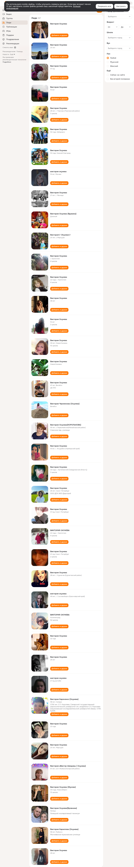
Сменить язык (8, 47)
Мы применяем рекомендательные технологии (14, 59)
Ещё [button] (11, 54)
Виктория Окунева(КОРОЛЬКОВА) (65, 425)
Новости (6, 54)
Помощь (19, 51)
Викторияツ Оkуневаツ (60, 235)
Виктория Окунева (58, 24)
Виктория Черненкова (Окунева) (65, 403)
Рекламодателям (9, 51)
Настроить (121, 6)
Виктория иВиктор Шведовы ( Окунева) (68, 766)
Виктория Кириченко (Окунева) (64, 699)
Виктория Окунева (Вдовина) (63, 214)
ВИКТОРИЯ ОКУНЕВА (59, 530)
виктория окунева (58, 171)
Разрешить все (104, 6)
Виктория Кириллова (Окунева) (64, 829)
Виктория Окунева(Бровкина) (63, 808)
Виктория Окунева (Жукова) (63, 787)
